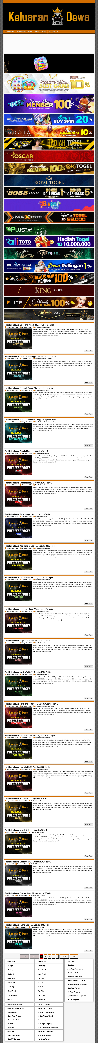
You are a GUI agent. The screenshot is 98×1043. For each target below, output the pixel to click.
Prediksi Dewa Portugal (42, 390)
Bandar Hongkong (43, 1020)
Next (64, 956)
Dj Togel (10, 966)
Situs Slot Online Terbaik (46, 1012)
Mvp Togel (11, 982)
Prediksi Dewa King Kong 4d (43, 548)
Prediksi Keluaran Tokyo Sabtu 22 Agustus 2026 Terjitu (27, 767)
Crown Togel (42, 966)
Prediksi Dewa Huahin (37, 927)
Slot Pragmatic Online (15, 1004)
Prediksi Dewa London (37, 864)
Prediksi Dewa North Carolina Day (45, 422)
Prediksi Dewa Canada (42, 453)
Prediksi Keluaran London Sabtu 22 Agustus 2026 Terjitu (28, 862)
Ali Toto (40, 982)
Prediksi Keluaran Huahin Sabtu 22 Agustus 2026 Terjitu (27, 925)
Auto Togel (11, 978)
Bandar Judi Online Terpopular (77, 984)
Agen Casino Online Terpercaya (48, 1028)
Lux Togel (41, 978)
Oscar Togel (42, 970)
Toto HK (10, 1024)
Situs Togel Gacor (14, 1035)
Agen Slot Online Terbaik (16, 1008)
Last (74, 956)
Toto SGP (11, 1028)
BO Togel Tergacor (73, 992)
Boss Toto (41, 987)
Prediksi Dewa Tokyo (41, 769)
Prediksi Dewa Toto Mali (42, 579)
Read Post (88, 351)
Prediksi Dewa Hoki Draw (42, 611)
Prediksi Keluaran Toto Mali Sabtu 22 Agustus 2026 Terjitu (29, 577)
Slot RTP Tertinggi (14, 1039)
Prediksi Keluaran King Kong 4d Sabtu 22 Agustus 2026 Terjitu (30, 546)
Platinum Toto (12, 995)
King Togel (41, 999)
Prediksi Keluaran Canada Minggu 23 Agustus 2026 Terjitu (28, 451)
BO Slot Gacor (12, 1012)
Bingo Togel (42, 974)
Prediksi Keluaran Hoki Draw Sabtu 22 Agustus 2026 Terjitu (29, 609)
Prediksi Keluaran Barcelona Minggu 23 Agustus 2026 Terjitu (29, 325)
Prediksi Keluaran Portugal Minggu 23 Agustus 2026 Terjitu (29, 388)
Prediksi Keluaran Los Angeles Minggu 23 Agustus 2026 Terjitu (30, 356)
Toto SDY (11, 1031)
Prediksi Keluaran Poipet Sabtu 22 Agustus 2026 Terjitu (27, 640)
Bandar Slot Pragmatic (74, 977)
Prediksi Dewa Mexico (42, 674)
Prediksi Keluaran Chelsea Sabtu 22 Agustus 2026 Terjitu (28, 893)
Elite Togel (11, 987)
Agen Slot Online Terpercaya (76, 996)
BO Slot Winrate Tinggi (45, 1016)
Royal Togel (12, 991)
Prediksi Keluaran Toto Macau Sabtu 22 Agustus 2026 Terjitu (30, 735)
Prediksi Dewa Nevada (38, 832)
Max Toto (41, 991)
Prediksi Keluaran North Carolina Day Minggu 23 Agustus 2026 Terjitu (33, 419)
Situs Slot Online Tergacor (76, 980)
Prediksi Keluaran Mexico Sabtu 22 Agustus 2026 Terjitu (28, 672)
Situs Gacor (71, 965)
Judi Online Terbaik (44, 1039)
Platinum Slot (42, 961)
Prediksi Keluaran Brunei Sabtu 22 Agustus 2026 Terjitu (27, 798)
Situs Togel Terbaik (73, 988)
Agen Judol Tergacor (45, 1035)
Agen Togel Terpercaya (75, 969)
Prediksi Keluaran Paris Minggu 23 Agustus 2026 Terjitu (27, 514)
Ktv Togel (11, 970)
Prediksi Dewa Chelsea (38, 895)
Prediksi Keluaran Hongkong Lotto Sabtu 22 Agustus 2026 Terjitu (31, 704)
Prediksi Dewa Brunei (37, 801)
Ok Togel (11, 974)
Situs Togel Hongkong (45, 1024)
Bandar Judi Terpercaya (45, 1031)
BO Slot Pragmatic (73, 1000)
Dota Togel (11, 961)
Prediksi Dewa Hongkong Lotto (44, 706)
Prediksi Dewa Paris (41, 516)
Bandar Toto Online (14, 1020)
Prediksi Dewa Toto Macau (43, 737)
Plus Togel (41, 995)
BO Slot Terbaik (72, 973)
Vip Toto (10, 999)
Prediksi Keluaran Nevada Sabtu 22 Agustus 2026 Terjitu (28, 830)
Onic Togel (70, 961)
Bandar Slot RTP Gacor (45, 1008)
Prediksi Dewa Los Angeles (43, 358)
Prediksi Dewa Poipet (41, 643)
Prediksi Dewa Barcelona (42, 327)
